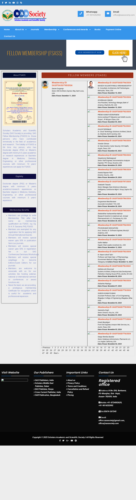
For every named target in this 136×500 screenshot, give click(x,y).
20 (117, 347)
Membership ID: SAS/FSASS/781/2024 (114, 266)
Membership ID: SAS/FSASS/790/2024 (114, 140)
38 (97, 350)
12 (86, 347)
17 (105, 347)
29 (62, 350)
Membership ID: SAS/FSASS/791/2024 (114, 126)
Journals (35, 29)
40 (105, 350)
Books (98, 29)
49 (51, 353)
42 (113, 350)
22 (124, 347)
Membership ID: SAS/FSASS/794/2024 (114, 82)
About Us (19, 29)
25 (47, 350)
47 (43, 353)
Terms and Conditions (76, 386)
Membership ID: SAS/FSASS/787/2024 (114, 181)
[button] (89, 52)
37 (93, 350)
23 (128, 347)
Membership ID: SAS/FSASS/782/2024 (114, 251)
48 (47, 353)
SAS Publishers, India (44, 380)
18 (109, 347)
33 (78, 350)
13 (90, 347)
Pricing (70, 395)
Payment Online (113, 29)
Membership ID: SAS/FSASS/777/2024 (114, 319)
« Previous (46, 347)
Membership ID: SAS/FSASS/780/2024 (114, 280)
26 (51, 350)
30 (66, 350)
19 (113, 347)
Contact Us (9, 36)
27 (55, 350)
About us (71, 380)
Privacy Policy (73, 383)
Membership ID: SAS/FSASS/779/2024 (114, 290)
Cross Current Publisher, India (48, 392)
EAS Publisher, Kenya (44, 389)
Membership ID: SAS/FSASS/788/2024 (114, 169)
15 (97, 347)
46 (128, 350)
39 (101, 350)
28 (59, 350)
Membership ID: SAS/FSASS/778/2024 (114, 307)
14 (93, 347)
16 (101, 347)
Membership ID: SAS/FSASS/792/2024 (114, 111)
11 (82, 347)
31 (70, 350)
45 (124, 350)
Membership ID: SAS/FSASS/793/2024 (114, 97)
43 (116, 350)
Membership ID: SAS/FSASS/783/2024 (114, 239)
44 (120, 350)
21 (120, 347)
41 (109, 350)
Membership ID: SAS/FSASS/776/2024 (114, 333)
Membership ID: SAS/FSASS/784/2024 (114, 225)
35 (86, 350)
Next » (56, 353)
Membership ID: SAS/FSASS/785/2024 (114, 210)
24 (43, 350)
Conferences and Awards (75, 29)
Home (7, 29)
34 (82, 350)
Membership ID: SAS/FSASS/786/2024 (114, 198)
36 (89, 350)
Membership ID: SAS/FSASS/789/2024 (114, 155)
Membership (50, 29)
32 (74, 350)
